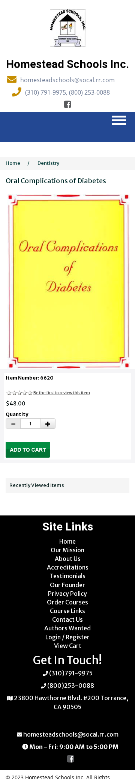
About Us (68, 558)
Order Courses (67, 602)
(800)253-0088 (70, 685)
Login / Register (67, 637)
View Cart (67, 645)
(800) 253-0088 (89, 92)
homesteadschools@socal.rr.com (67, 80)
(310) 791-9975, (47, 92)
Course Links (67, 611)
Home (13, 163)
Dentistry (48, 163)
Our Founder (67, 585)
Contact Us (67, 619)
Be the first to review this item (61, 392)
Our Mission (67, 550)
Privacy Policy (67, 593)
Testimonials (68, 576)
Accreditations (67, 567)
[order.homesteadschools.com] (68, 27)
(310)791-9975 (71, 673)
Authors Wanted (67, 628)
